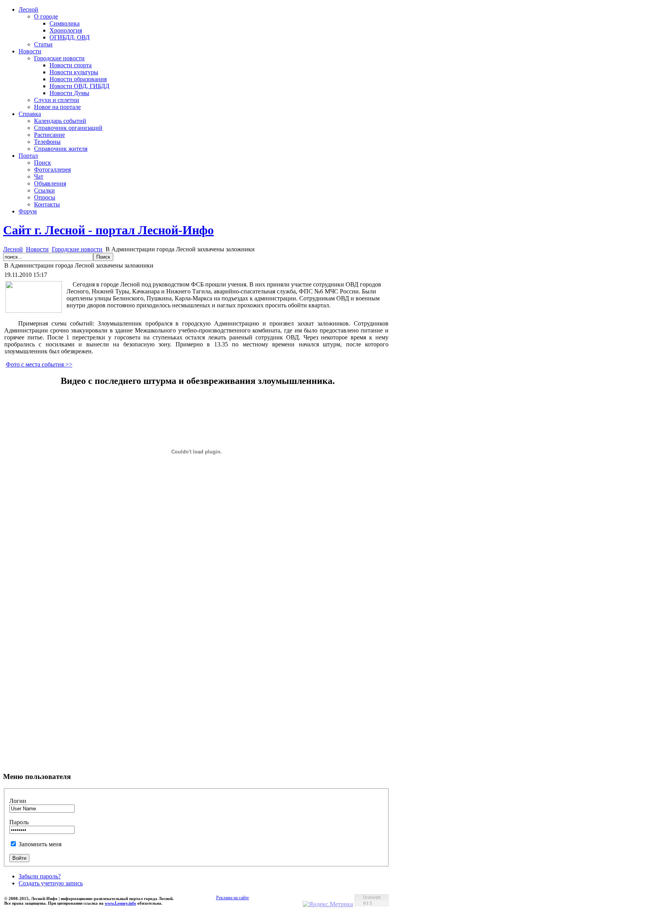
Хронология (65, 30)
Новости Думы (69, 93)
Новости (30, 51)
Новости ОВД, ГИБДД (79, 86)
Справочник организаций (68, 127)
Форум (28, 211)
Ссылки (44, 190)
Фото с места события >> (39, 364)
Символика (64, 23)
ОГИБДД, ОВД (69, 37)
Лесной (28, 9)
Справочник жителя (60, 148)
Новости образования (78, 79)
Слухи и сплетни (56, 100)
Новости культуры (73, 72)
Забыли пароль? (40, 876)
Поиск (42, 162)
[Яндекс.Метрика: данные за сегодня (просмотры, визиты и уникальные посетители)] (328, 904)
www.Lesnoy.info (120, 903)
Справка (30, 114)
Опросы (44, 197)
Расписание (49, 134)
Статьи (43, 44)
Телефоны (47, 141)
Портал (28, 155)
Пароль (19, 822)
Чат (38, 176)
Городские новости (59, 58)
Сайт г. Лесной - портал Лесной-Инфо (108, 230)
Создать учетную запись (51, 883)
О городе (46, 16)
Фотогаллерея (52, 169)
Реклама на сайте (232, 897)
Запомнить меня (40, 844)
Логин (17, 801)
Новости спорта (70, 65)
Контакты (47, 204)
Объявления (50, 183)
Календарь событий (60, 121)
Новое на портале (57, 107)
